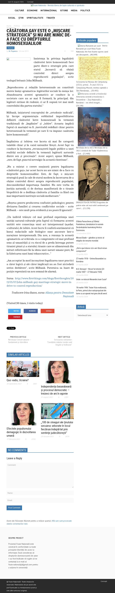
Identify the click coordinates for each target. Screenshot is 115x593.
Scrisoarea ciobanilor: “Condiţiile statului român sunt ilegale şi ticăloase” (59, 342)
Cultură (19, 10)
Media (74, 10)
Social (11, 17)
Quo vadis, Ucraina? (18, 380)
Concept (30, 2)
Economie (32, 10)
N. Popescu (13, 51)
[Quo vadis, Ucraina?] (23, 368)
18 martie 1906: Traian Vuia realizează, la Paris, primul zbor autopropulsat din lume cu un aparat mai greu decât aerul (91, 290)
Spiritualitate (35, 17)
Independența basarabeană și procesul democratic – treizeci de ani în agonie (56, 390)
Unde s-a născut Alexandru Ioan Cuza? (91, 279)
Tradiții (50, 17)
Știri (21, 17)
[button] (105, 10)
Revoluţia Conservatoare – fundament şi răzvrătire (19, 340)
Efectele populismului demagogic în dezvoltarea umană (21, 432)
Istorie (64, 10)
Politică (85, 10)
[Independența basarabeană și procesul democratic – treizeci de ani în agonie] (57, 372)
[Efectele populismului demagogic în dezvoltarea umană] (23, 414)
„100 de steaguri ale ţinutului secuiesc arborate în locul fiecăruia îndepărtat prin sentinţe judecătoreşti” (57, 428)
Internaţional (49, 10)
